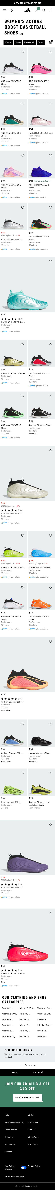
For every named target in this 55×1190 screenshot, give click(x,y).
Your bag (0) (37, 1072)
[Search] (43, 10)
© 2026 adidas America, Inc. (27, 1186)
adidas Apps (33, 1137)
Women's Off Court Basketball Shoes (43, 1014)
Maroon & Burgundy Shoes (42, 1036)
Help (7, 1115)
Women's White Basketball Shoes (9, 1014)
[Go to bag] (50, 10)
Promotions (10, 1144)
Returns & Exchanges (14, 1122)
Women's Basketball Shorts (7, 1008)
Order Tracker (11, 1130)
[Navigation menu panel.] (4, 10)
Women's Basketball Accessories (26, 1019)
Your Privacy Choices (10, 1167)
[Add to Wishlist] (22, 52)
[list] (23, 42)
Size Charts (33, 1144)
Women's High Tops (9, 1036)
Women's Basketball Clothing (7, 1019)
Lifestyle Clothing (41, 1019)
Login (14, 1072)
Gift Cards (32, 1130)
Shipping (9, 1137)
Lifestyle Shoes (44, 1025)
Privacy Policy (34, 1166)
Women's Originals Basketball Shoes (25, 1025)
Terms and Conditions (14, 1176)
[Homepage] (27, 11)
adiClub (31, 1115)
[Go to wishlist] (11, 10)
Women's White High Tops (27, 1008)
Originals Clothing (41, 1031)
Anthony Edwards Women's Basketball (25, 1014)
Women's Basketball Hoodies (25, 1036)
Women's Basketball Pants (7, 1025)
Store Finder (33, 1122)
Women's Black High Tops (7, 1031)
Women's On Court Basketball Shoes (43, 1008)
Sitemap (8, 1152)
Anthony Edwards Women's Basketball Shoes (25, 1031)
